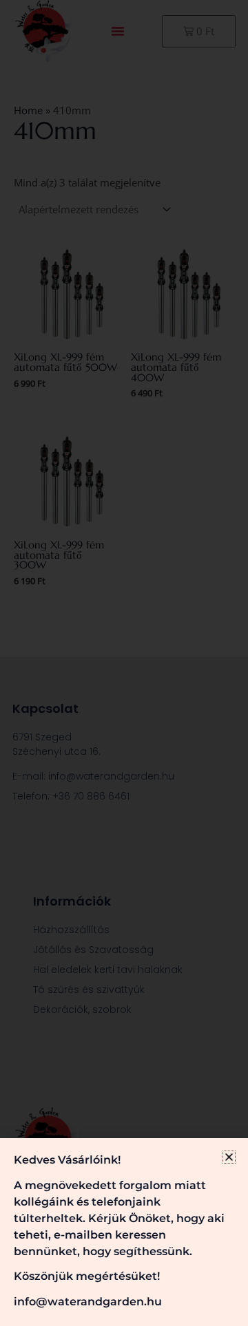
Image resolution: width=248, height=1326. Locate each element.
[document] (124, 663)
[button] (229, 1157)
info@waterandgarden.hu (88, 1301)
